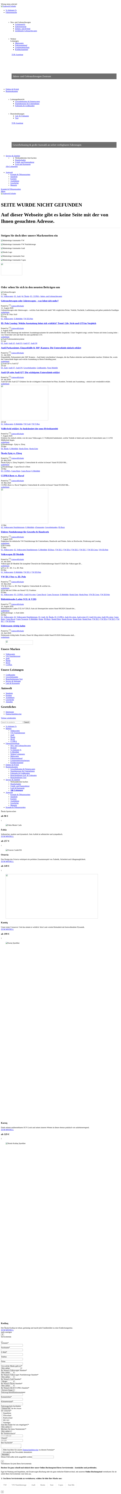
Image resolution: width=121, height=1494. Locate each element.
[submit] (2, 1341)
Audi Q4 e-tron (30, 595)
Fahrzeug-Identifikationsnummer (13, 1392)
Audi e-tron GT (82, 617)
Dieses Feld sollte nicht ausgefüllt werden (16, 1457)
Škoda (8, 660)
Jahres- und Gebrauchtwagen (51, 296)
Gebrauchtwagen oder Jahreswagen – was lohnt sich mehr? (30, 301)
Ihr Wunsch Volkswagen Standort (14, 1370)
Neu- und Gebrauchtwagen (20, 746)
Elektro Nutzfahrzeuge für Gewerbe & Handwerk (25, 532)
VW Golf (26, 424)
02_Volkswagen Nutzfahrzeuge (12, 527)
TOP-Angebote (17, 55)
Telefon (4, 1357)
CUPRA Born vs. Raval (12, 475)
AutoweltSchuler (17, 306)
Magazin (13, 185)
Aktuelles (9, 702)
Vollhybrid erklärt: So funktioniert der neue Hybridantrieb (29, 428)
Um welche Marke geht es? (11, 1366)
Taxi (16, 118)
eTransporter (39, 527)
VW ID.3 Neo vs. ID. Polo (13, 576)
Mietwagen (19, 43)
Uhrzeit (4, 1438)
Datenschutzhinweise (14, 714)
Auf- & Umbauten (22, 116)
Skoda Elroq (23, 449)
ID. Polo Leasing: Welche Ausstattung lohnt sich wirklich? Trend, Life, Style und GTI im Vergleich (48, 323)
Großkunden (41, 368)
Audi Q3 (19, 343)
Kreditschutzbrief (21, 50)
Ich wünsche (6, 1411)
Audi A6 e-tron (70, 617)
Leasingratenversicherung (20, 760)
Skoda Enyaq (67, 619)
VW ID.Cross (92, 550)
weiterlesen (5, 312)
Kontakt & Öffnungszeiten (20, 175)
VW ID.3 (58, 550)
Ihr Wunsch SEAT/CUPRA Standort (15, 1388)
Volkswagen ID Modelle (12, 554)
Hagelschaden (20, 160)
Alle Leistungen (12, 166)
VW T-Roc (35, 424)
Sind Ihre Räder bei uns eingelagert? (15, 1425)
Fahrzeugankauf (21, 45)
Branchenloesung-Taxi (14, 679)
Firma (3, 1361)
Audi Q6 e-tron (107, 617)
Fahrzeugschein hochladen (11, 1406)
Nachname (5, 1348)
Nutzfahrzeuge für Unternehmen (27, 104)
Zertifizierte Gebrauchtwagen (26, 31)
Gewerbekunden (29, 368)
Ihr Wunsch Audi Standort (11, 1379)
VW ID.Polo (28, 319)
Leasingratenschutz (22, 47)
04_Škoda (25, 296)
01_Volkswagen (7, 296)
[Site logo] (8, 6)
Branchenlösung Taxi (18, 778)
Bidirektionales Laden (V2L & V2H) (18, 599)
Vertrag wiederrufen (8, 718)
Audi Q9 (34, 343)
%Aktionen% (20, 24)
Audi (7, 658)
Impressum (10, 712)
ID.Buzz (61, 527)
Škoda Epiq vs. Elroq (11, 453)
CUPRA (9, 665)
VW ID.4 (66, 550)
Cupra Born (15, 471)
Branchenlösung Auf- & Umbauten (23, 775)
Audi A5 (11, 343)
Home (41, 619)
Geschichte (14, 183)
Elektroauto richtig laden (13, 626)
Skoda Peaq (83, 595)
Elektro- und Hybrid (22, 29)
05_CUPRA (34, 296)
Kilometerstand (7, 1401)
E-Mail (4, 1352)
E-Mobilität (18, 319)
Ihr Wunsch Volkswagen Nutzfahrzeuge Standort (19, 1375)
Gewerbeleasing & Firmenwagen (27, 101)
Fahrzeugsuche (20, 27)
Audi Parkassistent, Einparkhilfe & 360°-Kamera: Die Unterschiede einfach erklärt (41, 348)
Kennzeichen (6, 1397)
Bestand (13, 748)
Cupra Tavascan (53, 595)
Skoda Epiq (33, 449)
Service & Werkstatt (13, 681)
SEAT (8, 663)
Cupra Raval (25, 471)
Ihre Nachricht (7, 1443)
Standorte (13, 177)
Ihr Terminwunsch (8, 1433)
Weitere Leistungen (17, 754)
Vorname (5, 1343)
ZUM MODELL (7, 836)
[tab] (5, 1485)
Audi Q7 (26, 343)
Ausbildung (14, 181)
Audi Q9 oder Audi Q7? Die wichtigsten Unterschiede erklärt (30, 372)
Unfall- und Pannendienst (24, 162)
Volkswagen (10, 654)
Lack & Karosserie (13, 683)
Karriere (13, 179)
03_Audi (17, 296)
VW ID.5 (74, 550)
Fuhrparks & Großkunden (25, 106)
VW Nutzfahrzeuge (13, 656)
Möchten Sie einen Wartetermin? (13, 1429)
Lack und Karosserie (23, 164)
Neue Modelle (52, 368)
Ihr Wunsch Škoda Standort (11, 1384)
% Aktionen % (15, 750)
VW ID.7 (82, 550)
